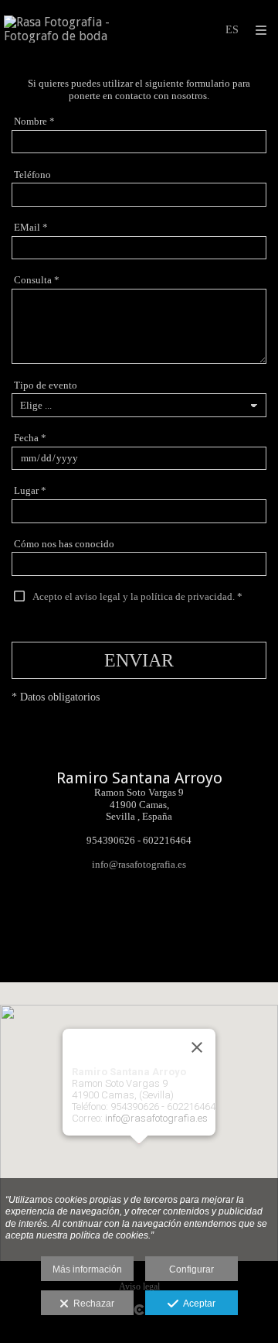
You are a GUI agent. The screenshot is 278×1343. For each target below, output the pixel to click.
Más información (87, 1269)
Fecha (30, 438)
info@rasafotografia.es (139, 864)
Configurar (191, 1269)
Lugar (30, 490)
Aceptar (196, 1303)
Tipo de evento (45, 385)
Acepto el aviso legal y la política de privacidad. (133, 596)
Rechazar (91, 1303)
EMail (31, 227)
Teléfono (32, 174)
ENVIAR (139, 660)
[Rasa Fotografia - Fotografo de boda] (71, 29)
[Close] (196, 1047)
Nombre (34, 121)
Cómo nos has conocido (64, 544)
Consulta (36, 280)
